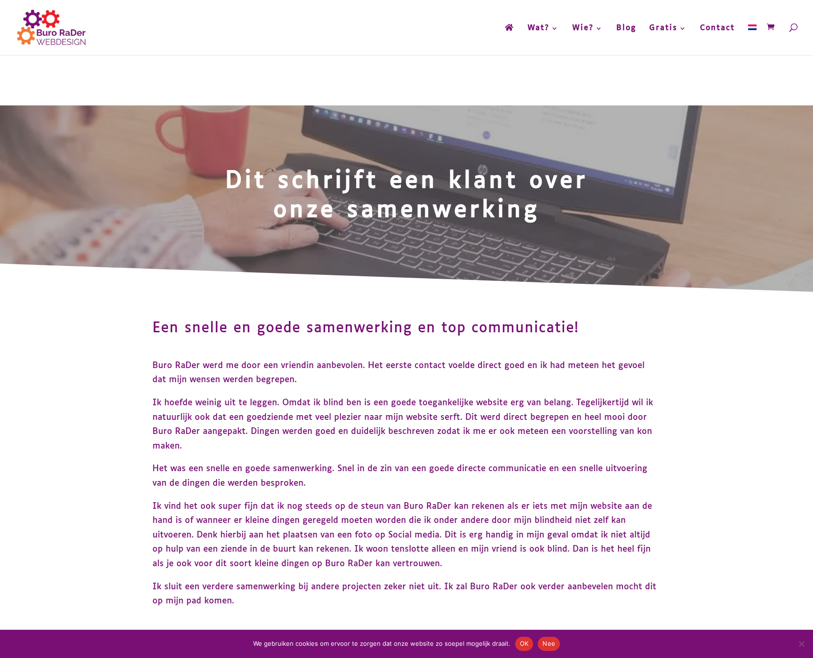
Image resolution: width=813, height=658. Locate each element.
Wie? (583, 28)
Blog (626, 28)
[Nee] (801, 644)
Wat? (538, 28)
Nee (548, 643)
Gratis (663, 28)
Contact (717, 28)
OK (524, 643)
